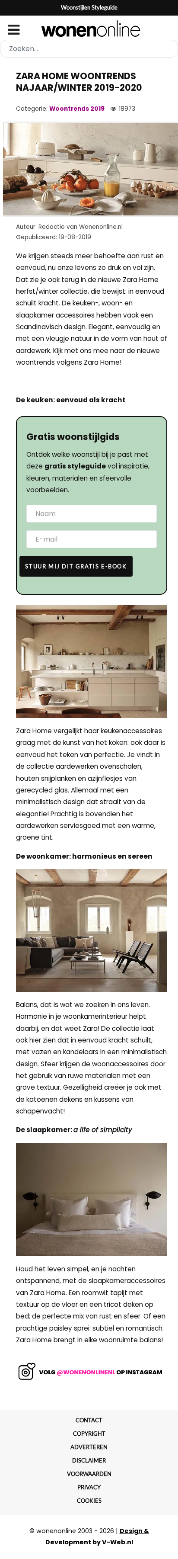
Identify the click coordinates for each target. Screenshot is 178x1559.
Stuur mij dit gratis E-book (76, 566)
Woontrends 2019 (77, 109)
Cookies (89, 1500)
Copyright (89, 1433)
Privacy (89, 1487)
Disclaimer (89, 1460)
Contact (89, 1420)
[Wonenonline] (89, 28)
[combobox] (89, 49)
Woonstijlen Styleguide (89, 7)
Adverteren (89, 1447)
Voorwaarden (89, 1473)
